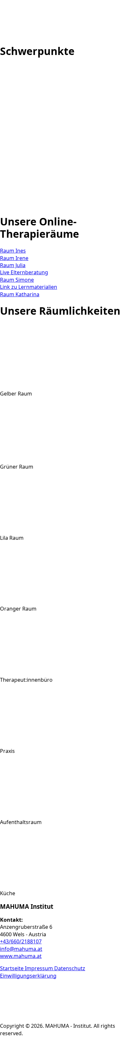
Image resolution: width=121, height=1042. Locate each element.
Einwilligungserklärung (28, 975)
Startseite (12, 968)
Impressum (39, 968)
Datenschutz (69, 968)
